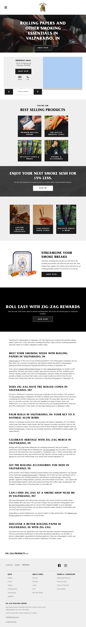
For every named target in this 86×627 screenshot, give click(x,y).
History (35, 578)
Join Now (43, 319)
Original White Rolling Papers (29, 369)
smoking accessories (29, 475)
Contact (35, 582)
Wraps (10, 585)
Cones (10, 582)
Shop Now (43, 48)
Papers (10, 578)
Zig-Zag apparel (49, 450)
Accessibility (61, 589)
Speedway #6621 (23, 61)
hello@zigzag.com (12, 617)
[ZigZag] (43, 7)
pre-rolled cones (18, 397)
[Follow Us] (59, 567)
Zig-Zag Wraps (37, 593)
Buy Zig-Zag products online (19, 505)
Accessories (12, 593)
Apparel (10, 596)
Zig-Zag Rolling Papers (16, 604)
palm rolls (21, 429)
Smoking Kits (12, 589)
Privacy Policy (62, 582)
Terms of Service (63, 585)
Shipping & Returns (63, 578)
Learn (34, 585)
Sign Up (43, 188)
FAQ (33, 589)
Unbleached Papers (54, 369)
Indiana (17, 565)
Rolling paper (14, 361)
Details (20, 79)
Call (28, 79)
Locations (9, 565)
